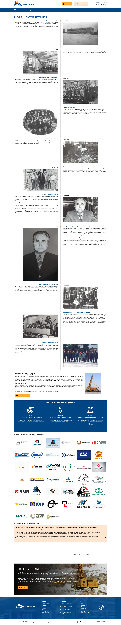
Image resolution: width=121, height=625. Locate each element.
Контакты (72, 10)
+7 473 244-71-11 (101, 2)
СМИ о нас (83, 608)
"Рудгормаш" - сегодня (66, 606)
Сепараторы (45, 606)
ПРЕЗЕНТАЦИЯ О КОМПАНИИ (61, 582)
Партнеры (63, 608)
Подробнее (23, 587)
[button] (75, 554)
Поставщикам (41, 10)
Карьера (65, 10)
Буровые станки (45, 603)
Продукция (67, 3)
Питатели (44, 608)
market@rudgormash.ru (101, 4)
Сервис (49, 10)
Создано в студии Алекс (101, 621)
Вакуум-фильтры (46, 609)
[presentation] (15, 538)
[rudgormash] (25, 608)
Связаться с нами (81, 3)
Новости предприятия (23, 395)
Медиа (56, 10)
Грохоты (44, 605)
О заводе (21, 10)
